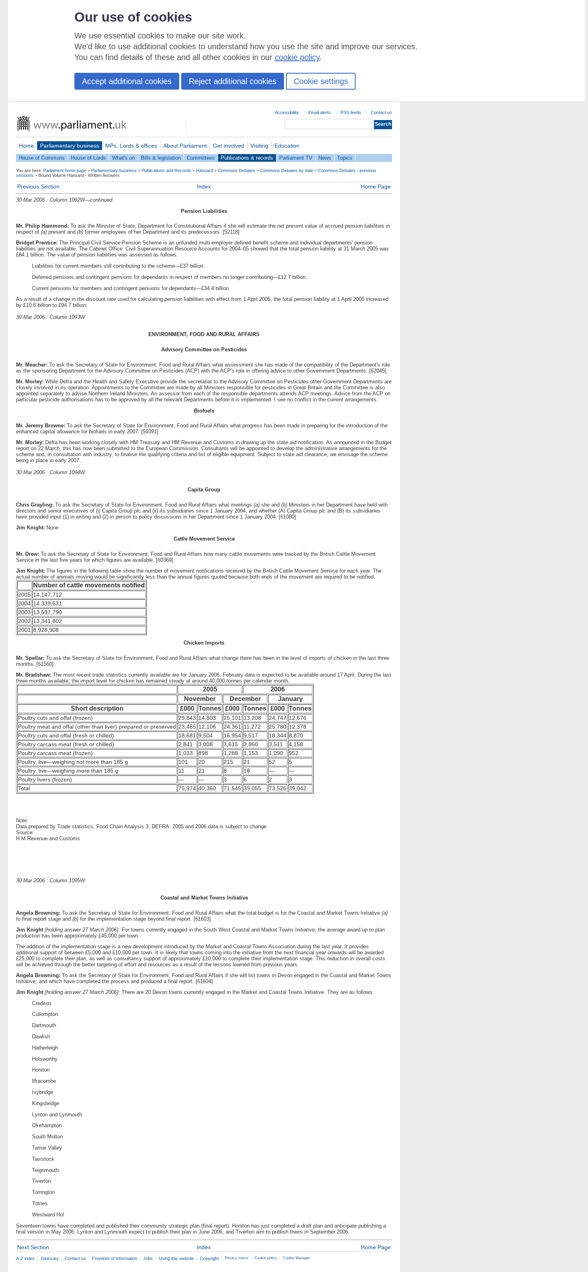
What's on (123, 158)
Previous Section (38, 186)
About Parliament (185, 145)
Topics (344, 158)
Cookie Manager (296, 1258)
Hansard (204, 170)
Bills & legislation (161, 158)
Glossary (50, 1258)
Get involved (228, 145)
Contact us (381, 112)
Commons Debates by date (286, 170)
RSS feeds (350, 112)
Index (204, 186)
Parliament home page (64, 170)
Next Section (33, 1247)
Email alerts (319, 112)
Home (26, 145)
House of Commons (42, 158)
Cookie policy (265, 1258)
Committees (201, 158)
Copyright (209, 1258)
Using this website (176, 1258)
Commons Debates (236, 170)
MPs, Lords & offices (131, 145)
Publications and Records (166, 170)
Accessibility (287, 112)
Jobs (148, 1258)
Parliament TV (295, 158)
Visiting (259, 145)
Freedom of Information (114, 1258)
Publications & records (247, 158)
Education (287, 145)
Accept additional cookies (127, 81)
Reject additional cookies (232, 81)
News (324, 158)
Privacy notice (236, 1258)
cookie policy (297, 57)
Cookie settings (321, 81)
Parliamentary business (69, 145)
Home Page (376, 186)
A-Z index (25, 1258)
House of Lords (88, 158)
